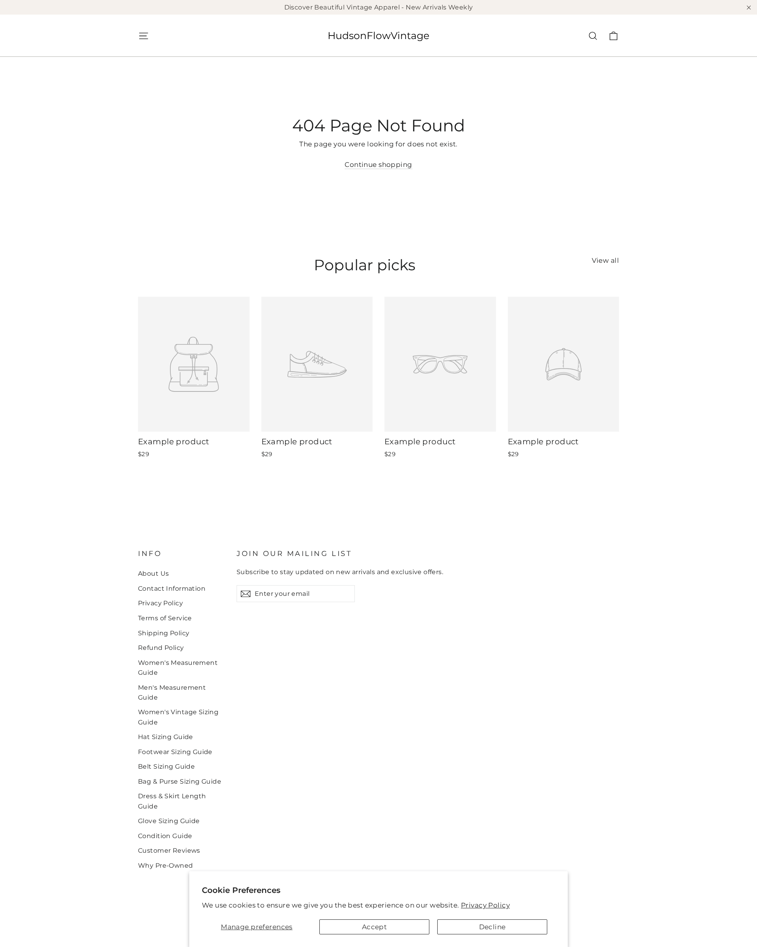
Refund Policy (161, 647)
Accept (374, 927)
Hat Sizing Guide (165, 737)
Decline (492, 927)
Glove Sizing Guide (169, 821)
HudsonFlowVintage (378, 35)
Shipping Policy (163, 633)
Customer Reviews (169, 850)
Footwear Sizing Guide (175, 752)
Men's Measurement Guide (172, 692)
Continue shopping (378, 164)
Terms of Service (165, 618)
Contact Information (171, 588)
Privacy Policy (485, 905)
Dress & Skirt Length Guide (172, 801)
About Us (153, 573)
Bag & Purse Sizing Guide (179, 781)
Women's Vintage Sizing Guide (178, 717)
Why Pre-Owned (165, 865)
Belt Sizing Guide (166, 766)
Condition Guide (165, 836)
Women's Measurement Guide (178, 667)
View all (605, 260)
